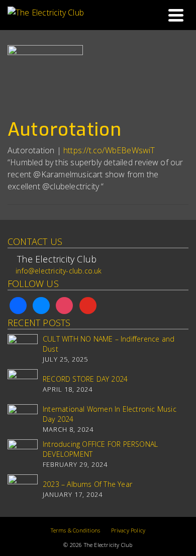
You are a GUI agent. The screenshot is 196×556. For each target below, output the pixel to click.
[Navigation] (175, 15)
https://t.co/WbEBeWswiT (109, 150)
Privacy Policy (128, 530)
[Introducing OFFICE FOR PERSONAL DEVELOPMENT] (23, 454)
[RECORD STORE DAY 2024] (23, 384)
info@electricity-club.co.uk (59, 270)
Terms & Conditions (76, 530)
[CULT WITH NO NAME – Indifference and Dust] (23, 349)
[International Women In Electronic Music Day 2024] (23, 419)
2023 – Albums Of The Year (87, 484)
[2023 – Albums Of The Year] (23, 489)
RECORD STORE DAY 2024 (85, 379)
